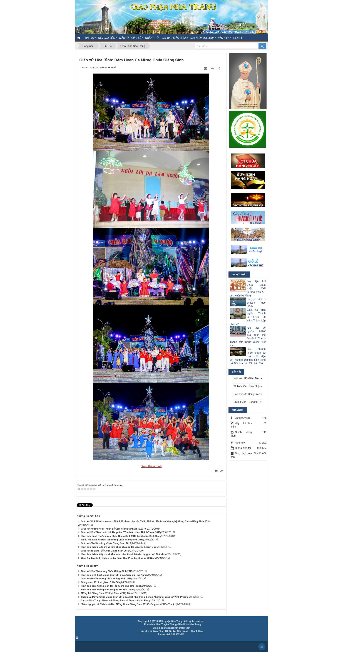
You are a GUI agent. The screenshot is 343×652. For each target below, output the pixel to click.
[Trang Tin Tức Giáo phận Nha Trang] (171, 17)
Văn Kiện (224, 37)
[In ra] (213, 68)
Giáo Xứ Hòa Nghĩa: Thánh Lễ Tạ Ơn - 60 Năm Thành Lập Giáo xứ (248, 317)
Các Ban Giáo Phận (174, 37)
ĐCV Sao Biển (106, 37)
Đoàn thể (151, 37)
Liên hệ (238, 37)
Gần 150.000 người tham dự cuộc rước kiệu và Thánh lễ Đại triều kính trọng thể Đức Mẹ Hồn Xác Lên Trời (248, 356)
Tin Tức (90, 37)
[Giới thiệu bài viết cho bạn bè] (206, 68)
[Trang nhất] (79, 37)
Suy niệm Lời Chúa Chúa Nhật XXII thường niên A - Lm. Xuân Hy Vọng (248, 288)
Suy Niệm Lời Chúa (202, 37)
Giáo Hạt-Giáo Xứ (130, 37)
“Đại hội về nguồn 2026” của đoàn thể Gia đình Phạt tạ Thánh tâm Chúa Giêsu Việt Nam (248, 336)
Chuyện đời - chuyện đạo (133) (256, 302)
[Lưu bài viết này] (219, 68)
